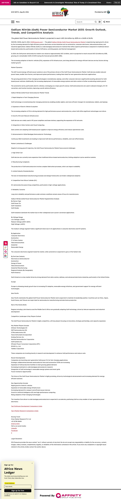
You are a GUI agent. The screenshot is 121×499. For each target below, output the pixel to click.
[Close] (32, 463)
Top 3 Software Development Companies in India (26, 406)
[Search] (96, 22)
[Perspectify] (5, 247)
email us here (15, 424)
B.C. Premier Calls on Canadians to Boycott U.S (21, 3)
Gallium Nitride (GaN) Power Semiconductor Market (68, 42)
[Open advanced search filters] (100, 22)
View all (117, 2)
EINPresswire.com (36, 42)
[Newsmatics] (5, 256)
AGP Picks (5, 2)
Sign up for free (17, 491)
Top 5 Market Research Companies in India (24, 411)
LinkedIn (14, 428)
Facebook (14, 430)
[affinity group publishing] (5, 252)
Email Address (9, 483)
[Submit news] (5, 243)
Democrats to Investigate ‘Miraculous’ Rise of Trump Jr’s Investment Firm (72, 3)
